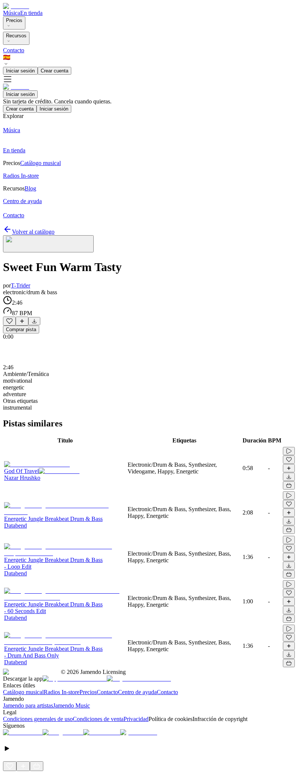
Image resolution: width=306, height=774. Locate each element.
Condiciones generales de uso (38, 719)
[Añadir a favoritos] (9, 321)
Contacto (13, 50)
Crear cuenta (54, 71)
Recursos (16, 35)
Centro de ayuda (137, 692)
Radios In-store (61, 692)
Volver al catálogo (33, 232)
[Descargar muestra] (34, 321)
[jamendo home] (16, 6)
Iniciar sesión (20, 71)
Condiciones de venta (98, 719)
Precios (14, 20)
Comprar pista (21, 329)
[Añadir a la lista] (22, 321)
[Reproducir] (289, 451)
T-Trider (20, 285)
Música (11, 13)
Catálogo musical (23, 692)
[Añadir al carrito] (289, 485)
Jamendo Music (71, 705)
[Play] (48, 243)
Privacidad (136, 719)
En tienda (31, 13)
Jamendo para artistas (28, 705)
